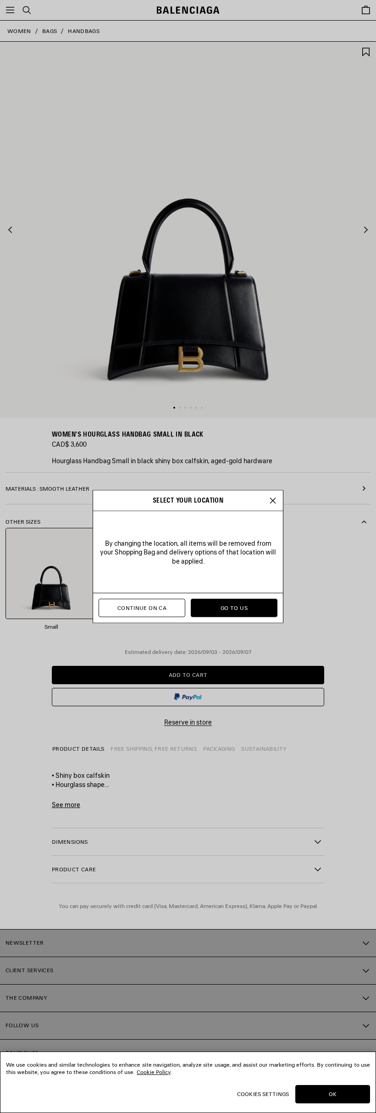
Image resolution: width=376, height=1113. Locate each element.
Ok (333, 1094)
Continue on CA (141, 607)
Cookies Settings (263, 1094)
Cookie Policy (154, 1072)
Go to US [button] (234, 607)
